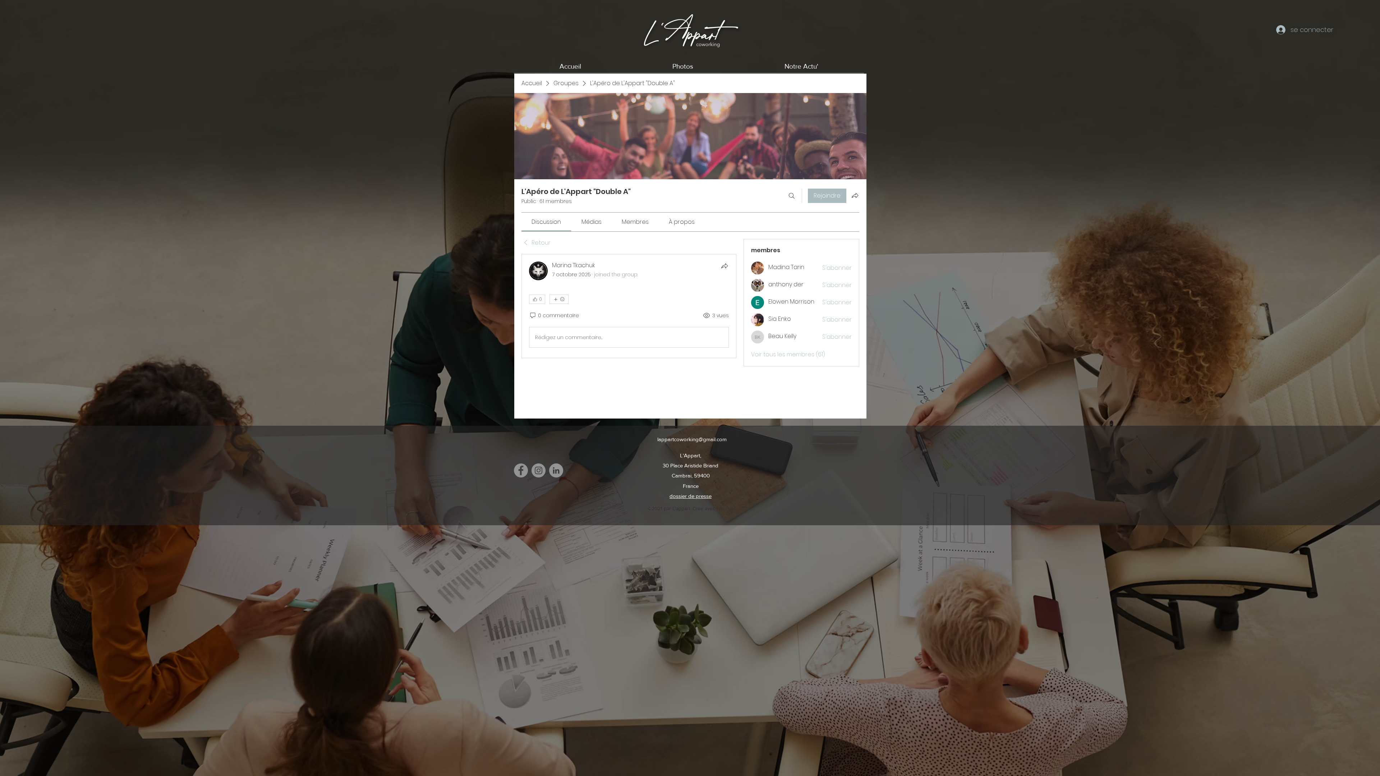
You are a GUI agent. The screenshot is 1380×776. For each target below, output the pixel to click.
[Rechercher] (791, 196)
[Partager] (724, 266)
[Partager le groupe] (855, 195)
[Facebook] (521, 470)
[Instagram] (539, 470)
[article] (628, 306)
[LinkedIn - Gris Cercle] (556, 470)
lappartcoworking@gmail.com (692, 439)
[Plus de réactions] (559, 299)
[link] (546, 222)
